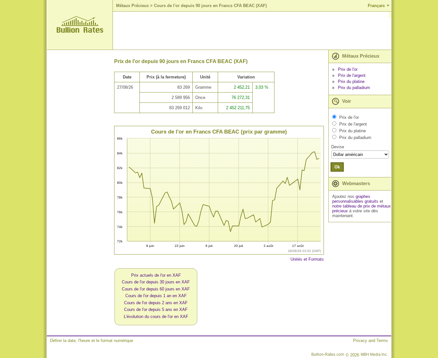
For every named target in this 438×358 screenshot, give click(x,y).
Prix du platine (351, 81)
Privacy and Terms (370, 340)
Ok (337, 167)
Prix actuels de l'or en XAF (156, 275)
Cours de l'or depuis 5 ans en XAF (156, 309)
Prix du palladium (354, 87)
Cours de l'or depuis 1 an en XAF (156, 295)
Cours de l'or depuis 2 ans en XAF (156, 302)
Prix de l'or (348, 69)
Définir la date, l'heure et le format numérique (91, 340)
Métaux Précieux (132, 5)
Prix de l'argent (352, 75)
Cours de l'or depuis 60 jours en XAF (156, 289)
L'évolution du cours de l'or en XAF (156, 316)
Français (376, 5)
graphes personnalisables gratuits (355, 199)
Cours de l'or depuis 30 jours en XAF (156, 282)
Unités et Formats (307, 259)
